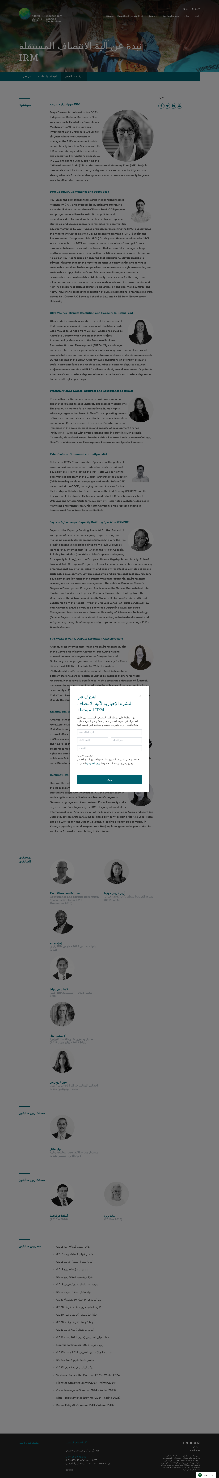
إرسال (110, 779)
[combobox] (206, 1475)
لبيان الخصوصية (93, 763)
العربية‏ (206, 1475)
